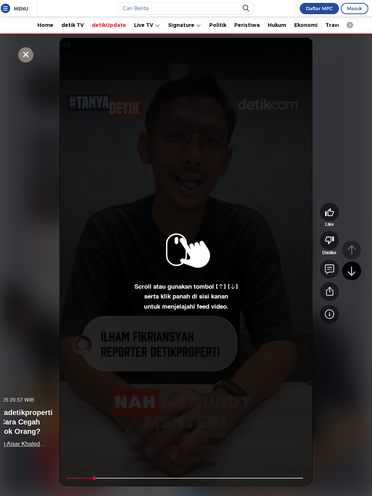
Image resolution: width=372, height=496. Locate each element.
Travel (334, 25)
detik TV (72, 25)
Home (45, 25)
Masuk (354, 8)
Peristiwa (247, 25)
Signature (182, 25)
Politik (217, 25)
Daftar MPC (319, 8)
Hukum (277, 25)
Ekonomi (306, 25)
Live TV (144, 25)
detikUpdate (109, 25)
